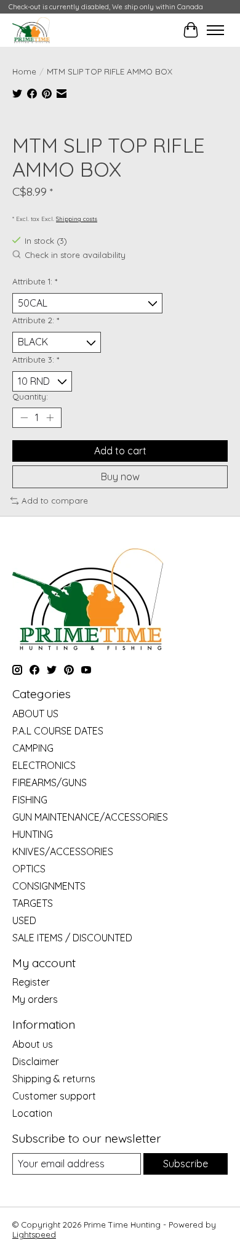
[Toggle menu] (215, 30)
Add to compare (55, 500)
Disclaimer (35, 1061)
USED (24, 920)
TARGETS (32, 903)
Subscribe (185, 1163)
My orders (35, 999)
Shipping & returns (53, 1078)
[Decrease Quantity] (24, 418)
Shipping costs (76, 218)
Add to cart (120, 450)
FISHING (29, 800)
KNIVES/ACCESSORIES (62, 851)
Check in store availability (75, 255)
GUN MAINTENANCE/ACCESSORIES (90, 817)
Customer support (54, 1096)
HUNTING (32, 834)
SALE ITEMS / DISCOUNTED (72, 937)
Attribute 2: (35, 320)
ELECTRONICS (44, 765)
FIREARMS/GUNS (49, 782)
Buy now (120, 476)
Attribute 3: (35, 359)
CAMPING (33, 748)
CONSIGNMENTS (49, 886)
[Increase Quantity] (50, 418)
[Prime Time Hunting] (31, 29)
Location (32, 1113)
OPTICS (29, 869)
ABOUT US (35, 713)
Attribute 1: (34, 281)
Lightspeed (34, 1234)
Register (31, 982)
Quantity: (30, 396)
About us (32, 1044)
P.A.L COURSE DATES (57, 731)
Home (24, 71)
